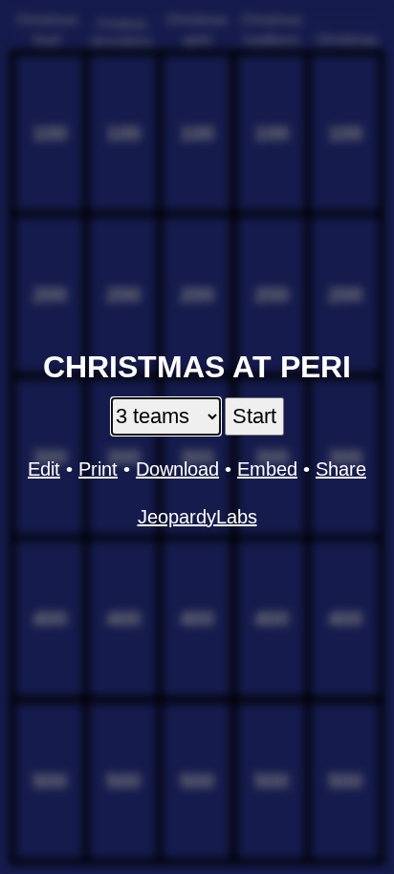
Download (177, 469)
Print (98, 469)
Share (341, 469)
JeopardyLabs (197, 516)
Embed (267, 469)
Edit (44, 469)
